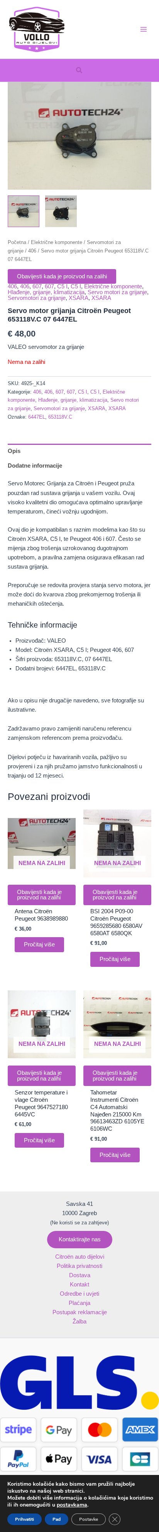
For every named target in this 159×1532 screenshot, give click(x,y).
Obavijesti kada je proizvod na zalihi (62, 276)
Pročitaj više (39, 944)
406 (32, 251)
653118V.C (60, 417)
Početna (17, 242)
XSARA (78, 298)
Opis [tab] (14, 451)
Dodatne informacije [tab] (35, 466)
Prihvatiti (24, 1519)
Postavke (88, 1519)
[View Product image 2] (61, 211)
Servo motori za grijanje (117, 292)
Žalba (79, 1321)
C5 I (62, 286)
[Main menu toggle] (143, 29)
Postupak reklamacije (79, 1312)
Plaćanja (79, 1303)
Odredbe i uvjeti (79, 1294)
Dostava (79, 1275)
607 (37, 286)
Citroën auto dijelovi (79, 1257)
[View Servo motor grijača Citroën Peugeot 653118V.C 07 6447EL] (23, 211)
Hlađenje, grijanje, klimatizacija (46, 292)
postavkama (72, 1505)
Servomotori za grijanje (37, 298)
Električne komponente (56, 242)
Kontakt (79, 1284)
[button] (79, 71)
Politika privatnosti (79, 1266)
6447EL (36, 417)
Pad (56, 1519)
